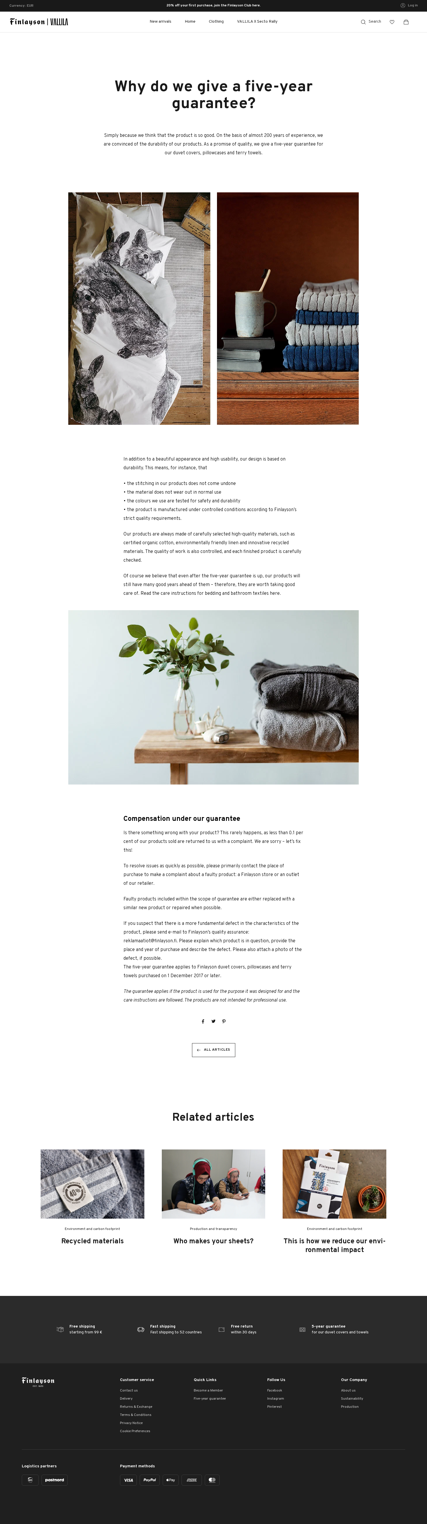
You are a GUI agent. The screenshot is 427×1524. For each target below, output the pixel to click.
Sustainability (352, 1398)
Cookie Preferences (135, 1431)
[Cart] (408, 22)
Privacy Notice (131, 1423)
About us (348, 1390)
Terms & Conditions (135, 1415)
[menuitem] (190, 22)
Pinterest (274, 1407)
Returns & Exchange (136, 1407)
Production (350, 1407)
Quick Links (205, 1380)
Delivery (126, 1398)
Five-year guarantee (210, 1398)
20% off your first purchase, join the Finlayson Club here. (213, 6)
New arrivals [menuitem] (160, 21)
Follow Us (276, 1380)
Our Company (354, 1380)
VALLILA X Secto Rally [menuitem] (257, 21)
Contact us (129, 1390)
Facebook (274, 1390)
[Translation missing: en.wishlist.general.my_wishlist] (392, 22)
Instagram (275, 1398)
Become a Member (208, 1390)
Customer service (137, 1380)
